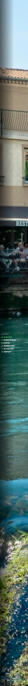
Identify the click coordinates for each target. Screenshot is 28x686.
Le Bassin (5, 333)
